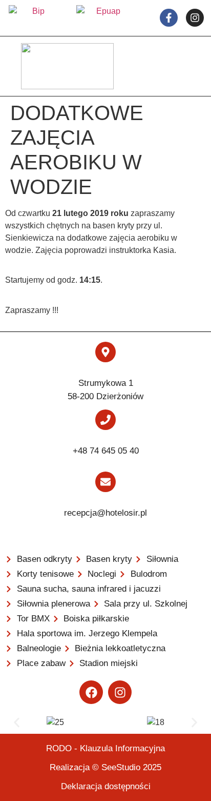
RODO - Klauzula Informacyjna (105, 748)
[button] (16, 722)
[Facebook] (91, 692)
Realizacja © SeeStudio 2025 (105, 767)
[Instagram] (120, 692)
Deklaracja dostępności (106, 786)
